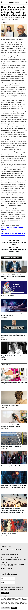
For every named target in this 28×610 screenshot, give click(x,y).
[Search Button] (26, 2)
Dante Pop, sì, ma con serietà (9, 533)
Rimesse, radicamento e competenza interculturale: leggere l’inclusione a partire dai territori (13, 335)
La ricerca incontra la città (7, 295)
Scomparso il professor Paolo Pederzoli (12, 466)
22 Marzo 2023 (4, 22)
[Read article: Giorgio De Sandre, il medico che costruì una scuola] (14, 348)
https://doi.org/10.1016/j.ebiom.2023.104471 (13, 235)
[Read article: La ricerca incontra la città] (14, 287)
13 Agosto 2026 (5, 428)
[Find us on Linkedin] (6, 569)
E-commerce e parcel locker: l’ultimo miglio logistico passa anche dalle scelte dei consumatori (14, 384)
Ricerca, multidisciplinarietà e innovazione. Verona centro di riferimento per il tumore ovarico (13, 487)
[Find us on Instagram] (9, 569)
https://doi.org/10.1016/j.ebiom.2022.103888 (13, 233)
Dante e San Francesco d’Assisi (10, 405)
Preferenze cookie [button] (5, 607)
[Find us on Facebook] (1, 569)
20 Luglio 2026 (4, 317)
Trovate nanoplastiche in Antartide (11, 446)
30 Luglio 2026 (4, 278)
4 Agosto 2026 (4, 516)
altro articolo (6, 229)
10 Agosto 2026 (5, 448)
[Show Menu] (1, 2)
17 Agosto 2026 (5, 407)
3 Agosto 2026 (4, 535)
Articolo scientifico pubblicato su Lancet (12, 227)
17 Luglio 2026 (4, 339)
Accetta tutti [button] (14, 607)
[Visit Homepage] (14, 2)
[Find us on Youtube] (4, 569)
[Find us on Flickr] (11, 569)
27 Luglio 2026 (4, 297)
